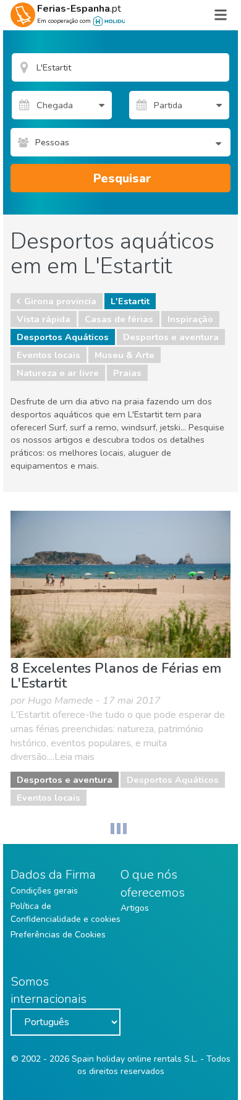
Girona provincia (60, 301)
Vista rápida (43, 319)
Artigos (134, 908)
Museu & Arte (124, 355)
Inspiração (190, 319)
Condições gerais (44, 891)
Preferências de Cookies (58, 934)
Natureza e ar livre (58, 373)
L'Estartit (130, 301)
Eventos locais (48, 355)
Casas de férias (119, 319)
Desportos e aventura (171, 337)
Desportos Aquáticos (63, 337)
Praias (127, 373)
